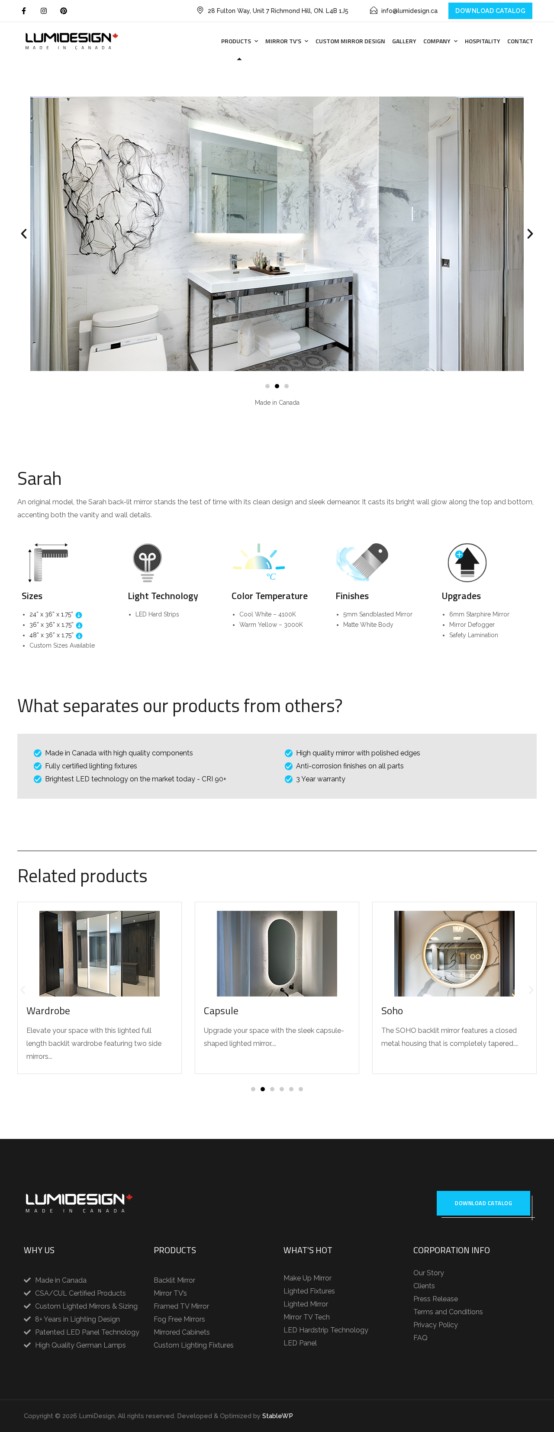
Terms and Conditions (448, 1312)
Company (437, 40)
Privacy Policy (435, 1325)
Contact (520, 40)
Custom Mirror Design (350, 40)
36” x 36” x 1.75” (52, 624)
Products (236, 40)
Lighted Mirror (305, 1304)
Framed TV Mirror (181, 1306)
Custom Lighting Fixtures (194, 1345)
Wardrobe (48, 1010)
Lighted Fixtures (309, 1291)
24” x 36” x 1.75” (52, 614)
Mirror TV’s (283, 40)
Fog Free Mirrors (179, 1319)
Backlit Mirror (174, 1280)
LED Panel (300, 1343)
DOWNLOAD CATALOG (490, 10)
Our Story (428, 1273)
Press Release (435, 1299)
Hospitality (482, 40)
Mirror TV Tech (306, 1317)
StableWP (277, 1416)
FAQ (420, 1338)
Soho (392, 1010)
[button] (23, 233)
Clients (424, 1286)
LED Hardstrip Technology (325, 1330)
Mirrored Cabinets (182, 1332)
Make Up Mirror (307, 1278)
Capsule (221, 1010)
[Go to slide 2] (277, 386)
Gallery (404, 40)
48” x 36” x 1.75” (52, 635)
